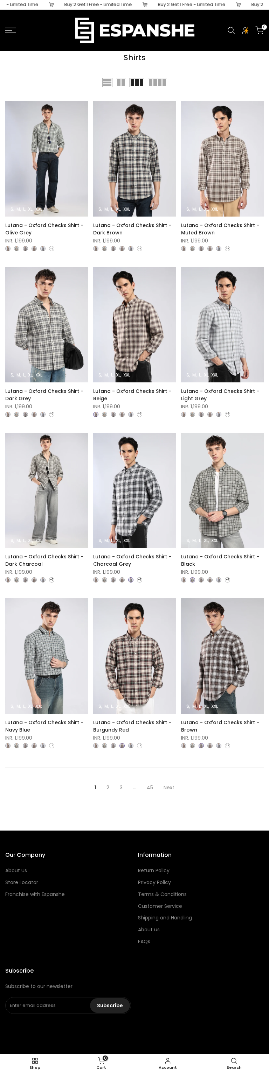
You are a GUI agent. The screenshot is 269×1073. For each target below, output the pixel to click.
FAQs (144, 941)
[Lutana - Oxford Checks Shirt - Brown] (25, 248)
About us (149, 929)
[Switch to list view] (107, 82)
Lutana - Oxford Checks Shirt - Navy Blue (44, 726)
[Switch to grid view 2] (121, 82)
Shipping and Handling (165, 917)
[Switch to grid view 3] (137, 82)
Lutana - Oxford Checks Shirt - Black (220, 560)
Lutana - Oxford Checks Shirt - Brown (220, 726)
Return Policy (154, 870)
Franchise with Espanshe (35, 894)
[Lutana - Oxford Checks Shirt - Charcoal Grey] (43, 248)
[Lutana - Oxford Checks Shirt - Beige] (8, 248)
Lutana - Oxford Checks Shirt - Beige (132, 395)
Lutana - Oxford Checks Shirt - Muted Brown (220, 229)
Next (169, 787)
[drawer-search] (231, 31)
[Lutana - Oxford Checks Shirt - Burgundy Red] (34, 248)
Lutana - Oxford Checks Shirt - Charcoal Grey (132, 560)
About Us (16, 870)
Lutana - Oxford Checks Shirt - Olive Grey (44, 229)
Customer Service (160, 906)
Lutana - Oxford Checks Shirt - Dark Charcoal (44, 560)
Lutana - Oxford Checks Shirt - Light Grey (220, 395)
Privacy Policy (154, 882)
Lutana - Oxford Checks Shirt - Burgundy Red (132, 726)
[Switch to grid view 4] (157, 82)
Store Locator (21, 882)
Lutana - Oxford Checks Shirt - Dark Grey (44, 395)
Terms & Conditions (162, 894)
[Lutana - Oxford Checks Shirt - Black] (16, 248)
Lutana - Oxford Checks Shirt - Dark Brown (132, 229)
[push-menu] (10, 30)
